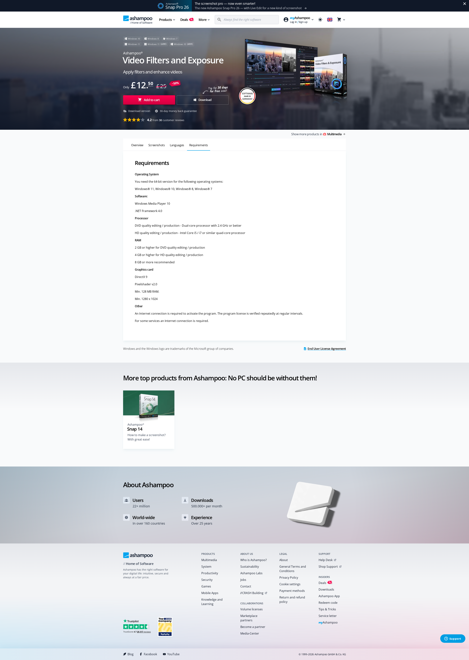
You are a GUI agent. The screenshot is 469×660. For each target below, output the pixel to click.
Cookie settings (289, 584)
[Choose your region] (329, 19)
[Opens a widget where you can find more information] (452, 639)
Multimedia (209, 560)
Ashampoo (328, 622)
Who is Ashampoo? (253, 560)
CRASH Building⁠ (251, 593)
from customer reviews (165, 120)
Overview (137, 145)
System (206, 567)
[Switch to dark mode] (320, 19)
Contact (245, 586)
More (202, 19)
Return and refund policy (292, 599)
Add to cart (152, 100)
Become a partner (252, 627)
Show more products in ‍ (316, 134)
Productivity (209, 573)
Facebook (150, 654)
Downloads (326, 589)
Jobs (243, 580)
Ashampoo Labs (251, 573)
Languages (177, 145)
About (283, 560)
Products (165, 19)
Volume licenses (251, 609)
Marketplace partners (248, 618)
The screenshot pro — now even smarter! (225, 3)
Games (206, 586)
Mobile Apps (209, 593)
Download (205, 100)
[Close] (464, 3)
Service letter (328, 616)
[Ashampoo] (138, 555)
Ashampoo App (329, 596)
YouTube (173, 654)
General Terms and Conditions (292, 569)
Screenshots (156, 145)
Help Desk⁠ (326, 560)
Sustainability (249, 567)
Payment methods (292, 591)
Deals (186, 19)
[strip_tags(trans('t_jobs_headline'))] (165, 626)
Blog (131, 654)
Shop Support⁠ (328, 567)
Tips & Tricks (327, 609)
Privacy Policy (288, 578)
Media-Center (249, 633)
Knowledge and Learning (212, 602)
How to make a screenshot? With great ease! (147, 437)
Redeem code (328, 603)
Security (207, 580)
